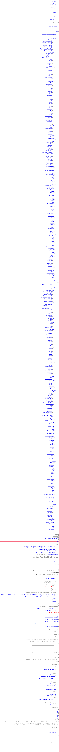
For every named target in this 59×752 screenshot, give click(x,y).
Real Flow (52, 211)
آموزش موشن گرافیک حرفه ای (36, 595)
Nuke (51, 59)
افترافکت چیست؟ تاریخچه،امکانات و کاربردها (47, 550)
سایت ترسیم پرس (52, 733)
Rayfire (52, 227)
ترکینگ (52, 71)
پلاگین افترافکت (49, 142)
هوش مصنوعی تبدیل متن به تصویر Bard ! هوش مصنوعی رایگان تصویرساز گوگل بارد (40, 547)
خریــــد (54, 674)
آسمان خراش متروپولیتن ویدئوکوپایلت (47, 678)
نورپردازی (50, 91)
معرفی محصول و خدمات (47, 161)
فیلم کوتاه (52, 193)
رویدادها (52, 236)
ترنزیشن (52, 171)
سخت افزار (52, 245)
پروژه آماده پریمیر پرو (50, 166)
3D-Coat (50, 134)
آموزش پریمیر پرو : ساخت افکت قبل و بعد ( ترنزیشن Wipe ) (44, 551)
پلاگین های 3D (49, 150)
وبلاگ (55, 35)
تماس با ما (54, 5)
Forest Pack (52, 224)
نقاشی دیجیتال (51, 135)
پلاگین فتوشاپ (49, 149)
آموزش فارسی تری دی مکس (46, 48)
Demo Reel (52, 206)
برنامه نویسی (49, 95)
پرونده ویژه (52, 242)
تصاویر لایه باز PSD (50, 179)
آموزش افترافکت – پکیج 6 (50, 669)
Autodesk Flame (49, 64)
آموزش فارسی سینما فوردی (46, 46)
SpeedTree (52, 231)
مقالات (52, 238)
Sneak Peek (52, 200)
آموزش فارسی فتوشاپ (47, 45)
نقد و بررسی (51, 249)
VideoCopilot (46, 56)
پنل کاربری (54, 1)
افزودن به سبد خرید (55, 572)
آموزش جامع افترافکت (25, 594)
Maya (51, 99)
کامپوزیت (52, 52)
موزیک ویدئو (51, 186)
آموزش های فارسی (50, 39)
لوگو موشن (49, 160)
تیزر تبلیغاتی (51, 192)
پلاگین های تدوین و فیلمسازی (46, 152)
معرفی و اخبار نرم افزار (49, 246)
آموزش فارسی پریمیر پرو (47, 43)
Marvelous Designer (50, 213)
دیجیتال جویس (49, 257)
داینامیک (50, 92)
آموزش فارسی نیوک (48, 50)
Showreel (52, 204)
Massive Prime (51, 214)
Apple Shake (49, 63)
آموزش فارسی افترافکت (47, 42)
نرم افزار (52, 167)
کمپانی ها (52, 256)
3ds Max (50, 98)
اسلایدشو (50, 154)
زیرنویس (50, 159)
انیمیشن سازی (51, 81)
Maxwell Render (49, 120)
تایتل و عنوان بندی (48, 157)
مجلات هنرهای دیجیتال (49, 174)
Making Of (52, 199)
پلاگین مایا (50, 145)
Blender (50, 103)
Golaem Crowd (51, 216)
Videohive (50, 259)
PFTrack (50, 75)
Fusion (50, 60)
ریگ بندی (50, 85)
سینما (53, 252)
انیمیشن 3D (51, 189)
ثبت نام (57, 538)
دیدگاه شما (56, 652)
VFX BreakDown (50, 203)
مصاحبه (52, 241)
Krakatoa (50, 118)
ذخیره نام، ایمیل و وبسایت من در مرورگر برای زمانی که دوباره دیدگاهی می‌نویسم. (41, 659)
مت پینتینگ (52, 136)
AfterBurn (52, 223)
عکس (53, 178)
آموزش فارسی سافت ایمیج (46, 49)
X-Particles (52, 232)
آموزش (52, 505)
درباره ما (52, 7)
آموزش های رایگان (52, 732)
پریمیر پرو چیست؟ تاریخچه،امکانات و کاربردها (47, 549)
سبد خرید (54, 2)
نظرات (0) (54, 601)
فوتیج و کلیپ (51, 168)
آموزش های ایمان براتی (47, 41)
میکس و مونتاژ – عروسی (47, 164)
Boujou (50, 74)
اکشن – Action (51, 175)
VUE (51, 110)
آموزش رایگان (53, 38)
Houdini (50, 102)
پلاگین (53, 141)
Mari (51, 127)
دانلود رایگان (54, 139)
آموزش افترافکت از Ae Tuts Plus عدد (51, 570)
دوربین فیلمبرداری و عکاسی (48, 243)
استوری (54, 530)
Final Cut (50, 70)
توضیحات (54, 598)
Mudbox (50, 132)
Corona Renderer (48, 116)
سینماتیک (52, 209)
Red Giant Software (45, 57)
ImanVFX (57, 742)
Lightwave (50, 104)
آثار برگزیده (54, 184)
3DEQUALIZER (48, 77)
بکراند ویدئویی (51, 274)
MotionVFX (49, 264)
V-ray (51, 113)
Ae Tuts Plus (52, 594)
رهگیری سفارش (53, 4)
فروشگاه (54, 253)
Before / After (51, 207)
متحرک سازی (49, 86)
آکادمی (55, 36)
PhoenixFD (52, 220)
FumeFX (52, 221)
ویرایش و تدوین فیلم (50, 67)
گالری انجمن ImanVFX (49, 185)
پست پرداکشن (51, 138)
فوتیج (53, 267)
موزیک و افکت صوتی (50, 173)
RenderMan (49, 121)
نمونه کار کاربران (50, 188)
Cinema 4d (50, 100)
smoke (50, 66)
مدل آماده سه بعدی (50, 182)
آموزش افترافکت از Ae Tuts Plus (36, 594)
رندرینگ (50, 93)
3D (53, 96)
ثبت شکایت (52, 8)
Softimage (50, 107)
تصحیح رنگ (52, 78)
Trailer (53, 202)
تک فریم (52, 191)
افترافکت (49, 554)
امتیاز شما (57, 643)
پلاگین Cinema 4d (48, 146)
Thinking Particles (50, 228)
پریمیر (50, 68)
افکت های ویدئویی (50, 268)
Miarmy (52, 217)
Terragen (52, 480)
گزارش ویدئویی (51, 248)
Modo (50, 106)
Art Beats (50, 261)
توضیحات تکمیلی (53, 599)
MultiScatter (51, 218)
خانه (58, 554)
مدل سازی (49, 82)
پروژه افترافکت (51, 270)
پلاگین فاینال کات (48, 148)
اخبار (55, 234)
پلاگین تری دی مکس (48, 143)
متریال (50, 88)
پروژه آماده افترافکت (50, 153)
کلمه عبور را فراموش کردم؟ (50, 538)
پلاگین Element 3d (46, 54)
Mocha (50, 73)
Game (53, 198)
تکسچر (52, 177)
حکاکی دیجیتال (49, 84)
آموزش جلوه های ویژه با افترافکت (14, 594)
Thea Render (49, 123)
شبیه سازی (54, 210)
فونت (53, 181)
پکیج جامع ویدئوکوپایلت (51, 689)
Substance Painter (48, 128)
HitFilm (50, 61)
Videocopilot (49, 260)
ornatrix (52, 225)
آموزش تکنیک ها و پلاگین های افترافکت (47, 699)
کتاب (53, 239)
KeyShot (50, 117)
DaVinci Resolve (48, 79)
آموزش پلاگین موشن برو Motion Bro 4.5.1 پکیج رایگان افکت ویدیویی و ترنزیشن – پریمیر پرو (39, 546)
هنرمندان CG (51, 250)
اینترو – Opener (49, 156)
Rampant (50, 266)
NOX (51, 124)
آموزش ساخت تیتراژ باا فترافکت (48, 595)
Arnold (50, 114)
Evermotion (49, 263)
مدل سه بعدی (51, 278)
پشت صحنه (52, 196)
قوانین (53, 9)
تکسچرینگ (50, 89)
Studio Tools (49, 109)
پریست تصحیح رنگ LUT (49, 170)
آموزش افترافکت (48, 53)
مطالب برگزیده (51, 235)
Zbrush (50, 131)
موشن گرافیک (49, 163)
